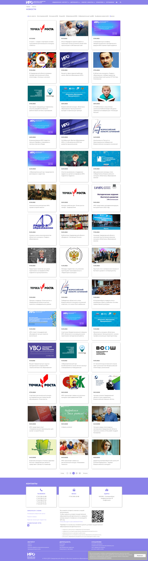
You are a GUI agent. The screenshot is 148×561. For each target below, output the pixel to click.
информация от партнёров (66, 549)
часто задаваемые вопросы (98, 547)
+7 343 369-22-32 (41, 498)
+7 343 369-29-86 (41, 496)
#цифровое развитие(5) (102, 16)
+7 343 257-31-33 (41, 502)
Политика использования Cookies (100, 558)
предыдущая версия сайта (34, 549)
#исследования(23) (42, 16)
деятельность (74, 2)
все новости (32, 16)
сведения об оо (56, 2)
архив (112, 16)
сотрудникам (110, 2)
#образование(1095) (71, 16)
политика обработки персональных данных (38, 547)
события (84, 2)
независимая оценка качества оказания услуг (102, 545)
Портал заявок (32, 516)
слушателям (99, 2)
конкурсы (90, 2)
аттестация (62, 544)
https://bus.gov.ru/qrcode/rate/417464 (71, 521)
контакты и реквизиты (96, 544)
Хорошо (140, 555)
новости (30, 544)
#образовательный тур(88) (86, 16)
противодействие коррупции (67, 547)
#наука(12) (62, 16)
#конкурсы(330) (53, 16)
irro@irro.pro (107, 500)
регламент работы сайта (97, 549)
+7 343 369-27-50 (41, 500)
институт (65, 2)
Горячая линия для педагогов (36, 520)
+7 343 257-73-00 (41, 504)
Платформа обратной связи (36, 513)
